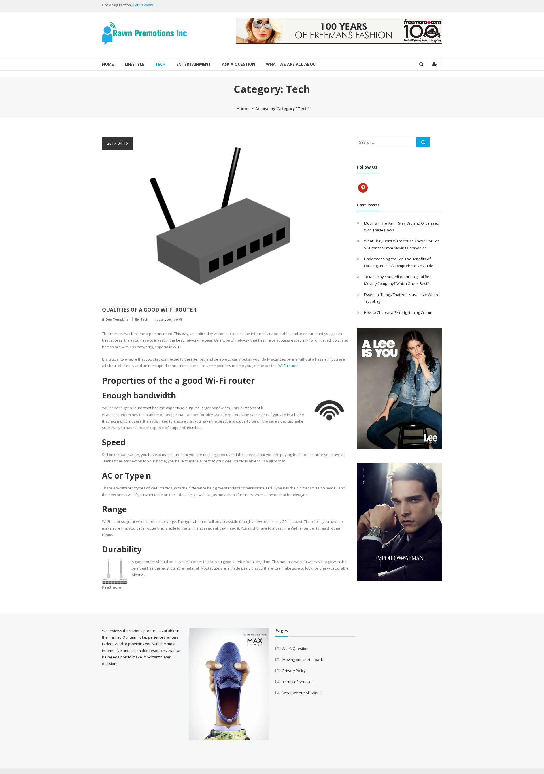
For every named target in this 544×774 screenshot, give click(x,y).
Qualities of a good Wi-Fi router (149, 309)
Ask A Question (238, 64)
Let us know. (144, 5)
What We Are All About (292, 64)
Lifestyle (134, 64)
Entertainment (193, 64)
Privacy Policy (294, 670)
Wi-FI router (288, 365)
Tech (160, 64)
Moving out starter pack (302, 659)
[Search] (423, 142)
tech (170, 319)
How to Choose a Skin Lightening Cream (398, 312)
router (160, 319)
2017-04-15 (117, 143)
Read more (111, 587)
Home (108, 64)
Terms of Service (296, 681)
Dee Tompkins (117, 319)
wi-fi (178, 319)
